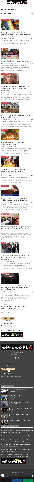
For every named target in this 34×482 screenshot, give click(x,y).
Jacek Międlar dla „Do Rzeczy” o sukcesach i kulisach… (21, 408)
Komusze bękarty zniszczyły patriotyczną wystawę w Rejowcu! (15, 116)
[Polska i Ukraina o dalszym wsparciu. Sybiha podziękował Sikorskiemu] (4, 397)
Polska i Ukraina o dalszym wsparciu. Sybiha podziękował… (20, 396)
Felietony (4, 48)
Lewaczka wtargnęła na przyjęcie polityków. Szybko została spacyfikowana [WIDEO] (16, 228)
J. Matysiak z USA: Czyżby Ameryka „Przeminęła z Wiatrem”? (13, 143)
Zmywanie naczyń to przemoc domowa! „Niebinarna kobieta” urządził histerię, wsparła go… (15, 88)
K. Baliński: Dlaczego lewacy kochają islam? (16, 61)
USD (8, 323)
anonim (5, 435)
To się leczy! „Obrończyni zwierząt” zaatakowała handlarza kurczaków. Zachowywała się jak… (13, 171)
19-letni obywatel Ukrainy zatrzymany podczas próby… (19, 402)
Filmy (3, 243)
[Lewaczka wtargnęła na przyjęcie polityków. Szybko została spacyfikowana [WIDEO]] (10, 219)
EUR (5, 323)
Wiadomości (5, 19)
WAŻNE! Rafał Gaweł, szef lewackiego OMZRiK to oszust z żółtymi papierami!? (15, 199)
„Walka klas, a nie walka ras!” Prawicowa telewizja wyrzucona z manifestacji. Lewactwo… (15, 257)
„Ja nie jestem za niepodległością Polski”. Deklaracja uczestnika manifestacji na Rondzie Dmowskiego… (15, 287)
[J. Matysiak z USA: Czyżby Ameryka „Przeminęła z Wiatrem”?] (10, 134)
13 (32, 92)
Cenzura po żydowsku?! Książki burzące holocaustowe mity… (19, 421)
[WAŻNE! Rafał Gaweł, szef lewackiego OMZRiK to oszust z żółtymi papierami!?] (10, 190)
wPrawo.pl (17, 474)
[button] (5, 475)
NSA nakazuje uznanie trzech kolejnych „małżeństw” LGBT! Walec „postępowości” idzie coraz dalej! (16, 34)
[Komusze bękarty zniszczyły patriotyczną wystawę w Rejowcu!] (10, 107)
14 (32, 63)
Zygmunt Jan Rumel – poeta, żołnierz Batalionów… (19, 415)
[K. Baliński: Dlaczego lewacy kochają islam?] (10, 53)
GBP (11, 323)
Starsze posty (6, 304)
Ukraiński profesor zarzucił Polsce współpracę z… (18, 390)
